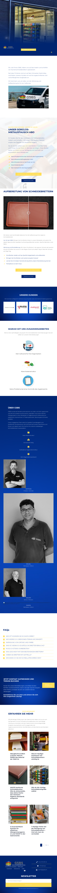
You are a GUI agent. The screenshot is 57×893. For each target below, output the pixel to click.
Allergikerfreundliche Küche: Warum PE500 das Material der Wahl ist (18, 741)
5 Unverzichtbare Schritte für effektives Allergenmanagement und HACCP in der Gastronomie (18, 814)
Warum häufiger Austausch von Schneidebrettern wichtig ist (39, 741)
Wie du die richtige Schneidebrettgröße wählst (39, 775)
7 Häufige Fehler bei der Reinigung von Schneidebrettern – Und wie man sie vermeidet (39, 814)
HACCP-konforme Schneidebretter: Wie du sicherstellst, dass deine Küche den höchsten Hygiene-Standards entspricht (18, 775)
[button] (28, 636)
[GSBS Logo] (8, 46)
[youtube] (24, 870)
